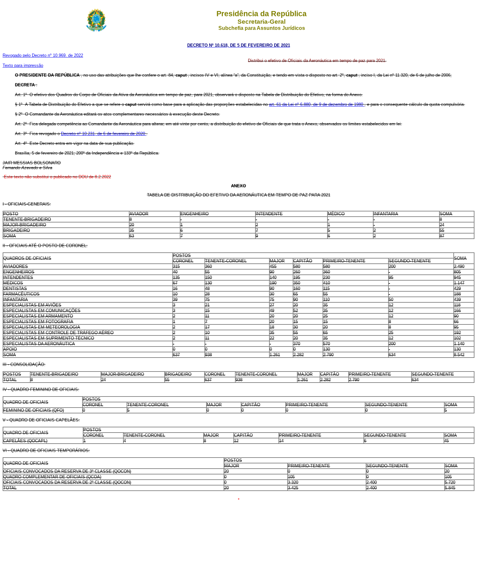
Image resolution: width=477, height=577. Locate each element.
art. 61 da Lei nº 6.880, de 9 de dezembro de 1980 (316, 104)
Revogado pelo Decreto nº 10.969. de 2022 (43, 55)
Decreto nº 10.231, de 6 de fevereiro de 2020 (103, 133)
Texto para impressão (23, 65)
